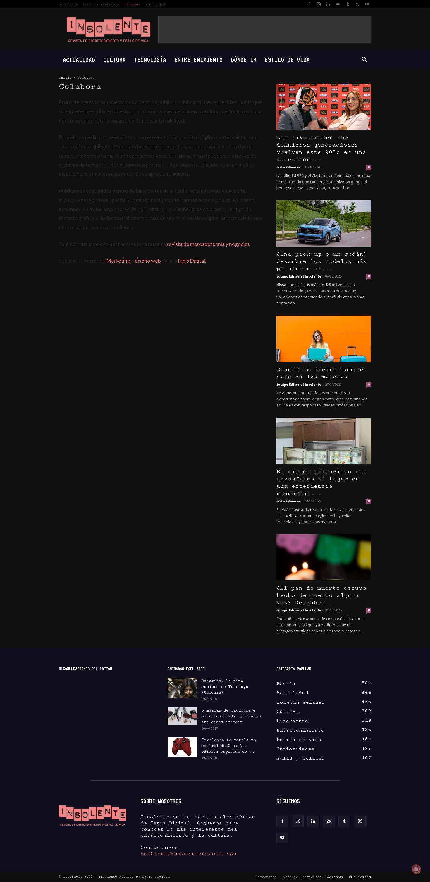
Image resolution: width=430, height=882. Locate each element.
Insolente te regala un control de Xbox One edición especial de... (229, 746)
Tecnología (150, 59)
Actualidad (79, 59)
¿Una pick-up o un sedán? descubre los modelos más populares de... (321, 261)
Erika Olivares (288, 167)
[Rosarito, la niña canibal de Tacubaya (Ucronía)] (182, 688)
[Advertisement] (264, 29)
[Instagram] (318, 4)
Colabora (133, 4)
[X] (357, 4)
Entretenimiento (198, 59)
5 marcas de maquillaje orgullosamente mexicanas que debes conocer (231, 716)
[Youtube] (366, 4)
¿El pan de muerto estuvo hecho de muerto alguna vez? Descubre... (321, 595)
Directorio (68, 4)
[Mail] (337, 4)
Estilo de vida (287, 59)
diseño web (148, 260)
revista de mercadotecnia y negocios (208, 244)
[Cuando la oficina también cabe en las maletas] (323, 339)
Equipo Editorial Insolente (298, 276)
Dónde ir (244, 59)
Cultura (114, 59)
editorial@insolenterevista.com (188, 854)
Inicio (65, 78)
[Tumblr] (347, 4)
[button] (364, 59)
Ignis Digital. (192, 260)
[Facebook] (309, 4)
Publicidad (155, 4)
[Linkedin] (328, 4)
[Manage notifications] (416, 869)
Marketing (118, 260)
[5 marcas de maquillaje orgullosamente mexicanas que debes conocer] (182, 716)
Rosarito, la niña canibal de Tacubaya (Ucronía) (225, 686)
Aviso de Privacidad (101, 4)
